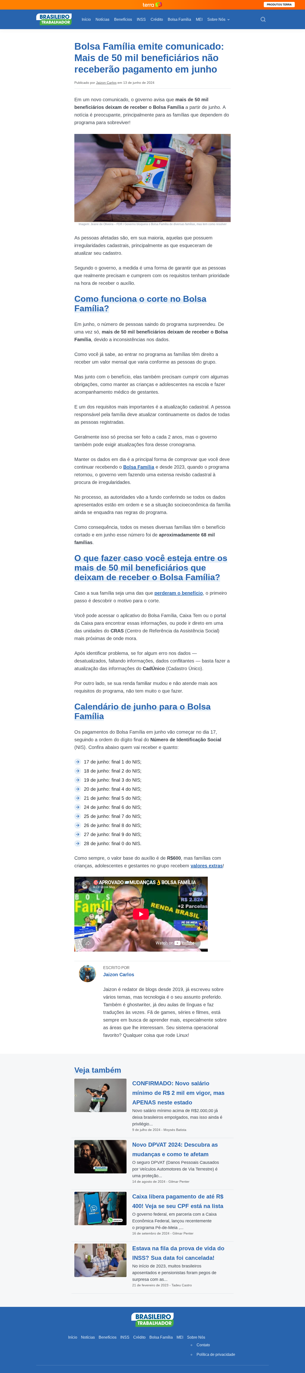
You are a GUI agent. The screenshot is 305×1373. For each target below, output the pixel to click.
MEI (199, 19)
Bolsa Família (179, 19)
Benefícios (123, 19)
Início (86, 19)
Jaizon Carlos (106, 83)
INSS (141, 19)
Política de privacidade (216, 1354)
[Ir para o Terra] (152, 4)
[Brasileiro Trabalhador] (54, 19)
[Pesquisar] (263, 19)
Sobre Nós (216, 19)
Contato (203, 1345)
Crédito (157, 19)
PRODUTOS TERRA (279, 4)
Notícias (102, 19)
